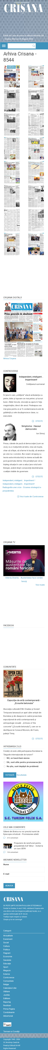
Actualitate (8, 935)
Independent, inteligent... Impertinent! (19, 484)
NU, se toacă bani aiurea (18, 758)
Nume (6, 864)
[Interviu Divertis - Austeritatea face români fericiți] (24, 560)
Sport (5, 967)
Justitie (6, 995)
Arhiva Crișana (9, 358)
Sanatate (7, 960)
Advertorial (8, 1016)
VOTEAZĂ (9, 775)
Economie (7, 956)
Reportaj (7, 1002)
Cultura (6, 946)
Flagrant (6, 953)
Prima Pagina (9, 1009)
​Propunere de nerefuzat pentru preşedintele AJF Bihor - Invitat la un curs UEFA (28, 846)
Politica (6, 949)
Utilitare (6, 991)
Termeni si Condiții (11, 1031)
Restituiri (7, 1005)
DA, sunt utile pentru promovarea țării (24, 762)
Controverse (10, 371)
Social (6, 942)
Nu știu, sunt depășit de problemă (22, 766)
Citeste (39, 421)
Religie (6, 984)
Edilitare (6, 998)
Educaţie (7, 963)
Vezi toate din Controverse (31, 496)
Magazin (7, 970)
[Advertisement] (23, 519)
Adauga (9, 885)
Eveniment (7, 939)
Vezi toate (40, 585)
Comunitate (9, 667)
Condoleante (9, 1012)
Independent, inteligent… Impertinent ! (19, 480)
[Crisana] (24, 8)
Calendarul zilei (9, 988)
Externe (6, 974)
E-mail (6, 874)
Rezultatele (22, 775)
